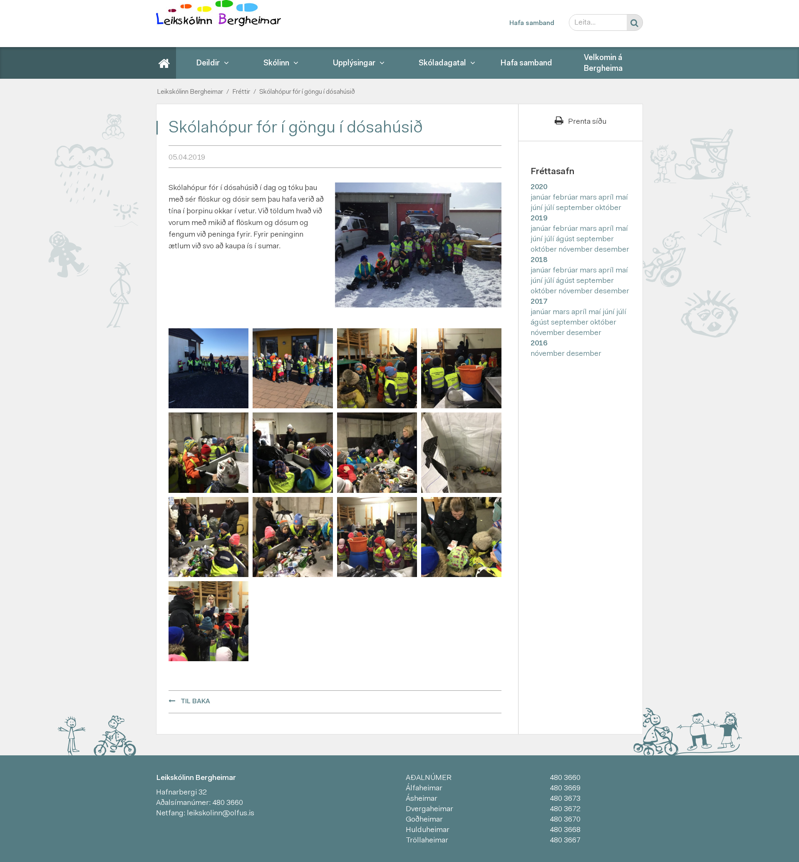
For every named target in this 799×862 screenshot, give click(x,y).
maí (621, 198)
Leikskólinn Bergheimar (190, 92)
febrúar (566, 198)
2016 (539, 343)
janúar (542, 198)
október (608, 208)
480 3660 (227, 803)
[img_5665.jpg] (293, 537)
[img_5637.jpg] (293, 368)
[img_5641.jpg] (208, 368)
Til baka (195, 701)
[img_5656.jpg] (377, 453)
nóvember (576, 250)
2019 (539, 218)
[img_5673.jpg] (461, 537)
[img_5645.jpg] (461, 368)
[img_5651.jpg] (293, 453)
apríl (606, 198)
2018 (539, 260)
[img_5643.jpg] (377, 368)
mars (589, 198)
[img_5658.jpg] (461, 453)
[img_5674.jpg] (208, 621)
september (575, 208)
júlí (550, 208)
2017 (539, 302)
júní (537, 208)
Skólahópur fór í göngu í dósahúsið (307, 92)
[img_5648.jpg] (208, 453)
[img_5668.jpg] (377, 537)
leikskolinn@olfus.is (220, 813)
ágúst (566, 239)
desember (611, 250)
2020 (539, 187)
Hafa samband (531, 23)
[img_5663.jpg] (208, 537)
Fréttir (241, 92)
